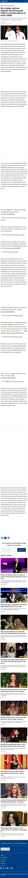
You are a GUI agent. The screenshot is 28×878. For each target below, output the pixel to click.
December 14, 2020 (17, 336)
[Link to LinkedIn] (12, 868)
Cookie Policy (3, 861)
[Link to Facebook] (1, 868)
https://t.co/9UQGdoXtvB (7, 311)
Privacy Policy (3, 859)
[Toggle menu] (26, 1)
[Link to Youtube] (7, 868)
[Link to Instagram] (3, 868)
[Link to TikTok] (9, 868)
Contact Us (3, 865)
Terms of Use (3, 863)
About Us (2, 855)
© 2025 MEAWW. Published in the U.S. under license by (10, 843)
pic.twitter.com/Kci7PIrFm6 (16, 333)
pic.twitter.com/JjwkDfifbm (8, 214)
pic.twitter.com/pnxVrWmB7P (12, 248)
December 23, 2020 (19, 234)
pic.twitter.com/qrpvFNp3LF (8, 377)
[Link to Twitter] (5, 868)
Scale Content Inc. (23, 843)
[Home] (4, 1)
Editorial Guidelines (4, 857)
